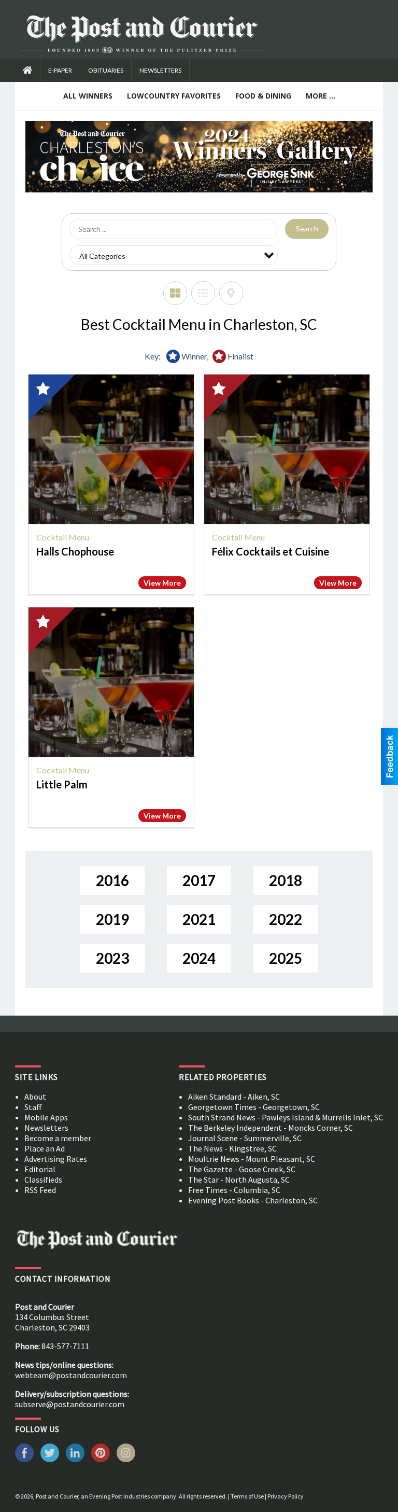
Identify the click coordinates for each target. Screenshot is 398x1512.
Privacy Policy (285, 1496)
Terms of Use (247, 1496)
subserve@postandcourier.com (69, 1404)
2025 (285, 958)
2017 (199, 880)
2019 (112, 919)
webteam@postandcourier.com (71, 1375)
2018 (285, 880)
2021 (199, 919)
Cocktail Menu (62, 537)
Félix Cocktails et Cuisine (270, 551)
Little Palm (62, 784)
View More (162, 582)
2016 (112, 880)
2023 (112, 958)
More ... (320, 96)
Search (307, 228)
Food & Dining (263, 96)
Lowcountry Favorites (174, 96)
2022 (285, 919)
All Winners (87, 96)
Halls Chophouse (75, 551)
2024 (199, 958)
